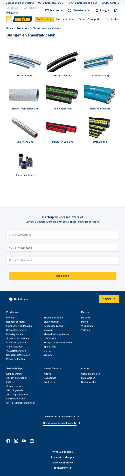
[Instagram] (16, 441)
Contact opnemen (90, 374)
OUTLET (48, 351)
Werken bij (30, 8)
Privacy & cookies (62, 452)
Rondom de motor (15, 321)
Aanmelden (62, 275)
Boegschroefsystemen (18, 355)
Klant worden (88, 378)
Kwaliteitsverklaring (16, 398)
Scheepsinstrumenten (17, 338)
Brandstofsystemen (16, 342)
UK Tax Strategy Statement (20, 403)
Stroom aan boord (53, 317)
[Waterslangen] (25, 61)
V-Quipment (50, 338)
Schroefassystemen (16, 330)
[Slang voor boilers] (100, 94)
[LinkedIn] (32, 441)
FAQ (8, 382)
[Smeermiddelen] (25, 161)
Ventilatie (48, 330)
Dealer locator (88, 382)
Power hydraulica (15, 359)
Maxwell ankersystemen (56, 334)
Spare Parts (50, 346)
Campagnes (50, 378)
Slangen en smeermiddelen (58, 342)
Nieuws (47, 374)
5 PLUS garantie (14, 390)
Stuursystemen (51, 321)
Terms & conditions (62, 462)
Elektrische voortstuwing (19, 326)
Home (9, 28)
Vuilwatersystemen (16, 351)
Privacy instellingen (62, 457)
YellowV (48, 355)
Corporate (12, 8)
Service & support (89, 19)
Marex (84, 321)
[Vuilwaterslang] (100, 61)
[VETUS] (19, 19)
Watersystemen (14, 346)
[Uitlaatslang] (100, 128)
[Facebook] (8, 441)
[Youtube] (24, 441)
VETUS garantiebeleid (17, 394)
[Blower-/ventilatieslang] (25, 94)
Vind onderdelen (65, 19)
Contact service (14, 386)
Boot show (49, 382)
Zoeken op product (16, 378)
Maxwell (85, 317)
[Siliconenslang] (25, 128)
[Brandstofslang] (62, 61)
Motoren (10, 317)
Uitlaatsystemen (14, 334)
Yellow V (85, 330)
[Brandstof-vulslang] (62, 128)
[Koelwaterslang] (62, 94)
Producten (12, 13)
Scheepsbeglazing (53, 326)
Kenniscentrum (14, 374)
